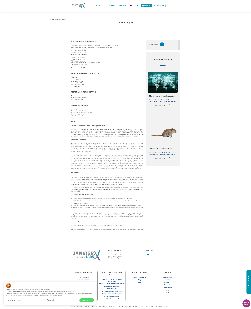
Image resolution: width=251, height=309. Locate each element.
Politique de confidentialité (124, 306)
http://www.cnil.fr (123, 215)
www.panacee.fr (76, 86)
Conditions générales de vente (105, 306)
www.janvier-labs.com (99, 225)
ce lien (122, 136)
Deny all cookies (15, 300)
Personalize (51, 300)
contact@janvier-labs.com (79, 54)
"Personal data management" (56, 295)
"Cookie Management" (88, 293)
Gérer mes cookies (136, 215)
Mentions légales (61, 19)
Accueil (52, 19)
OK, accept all (87, 300)
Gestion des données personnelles (143, 306)
